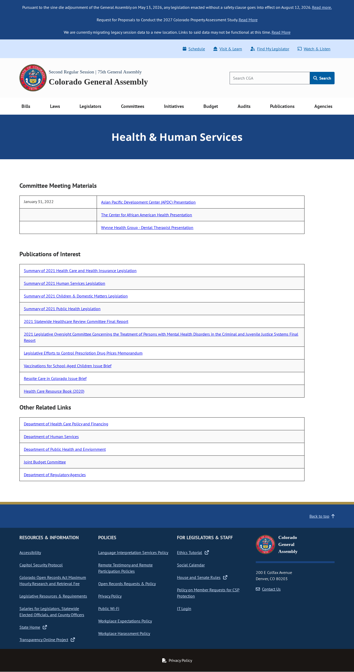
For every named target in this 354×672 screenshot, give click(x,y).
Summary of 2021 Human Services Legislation (64, 283)
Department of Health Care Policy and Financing (66, 423)
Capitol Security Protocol (41, 564)
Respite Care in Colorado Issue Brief (55, 378)
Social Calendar (191, 564)
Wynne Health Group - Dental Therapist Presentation (147, 227)
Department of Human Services (51, 436)
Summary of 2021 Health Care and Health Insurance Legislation (80, 270)
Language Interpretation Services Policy (133, 552)
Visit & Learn (231, 48)
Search (324, 78)
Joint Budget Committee (45, 462)
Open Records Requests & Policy (127, 583)
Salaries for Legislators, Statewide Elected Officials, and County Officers (51, 611)
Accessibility (30, 552)
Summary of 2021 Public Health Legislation (62, 308)
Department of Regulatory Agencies (55, 474)
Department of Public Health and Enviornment (65, 449)
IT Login (184, 608)
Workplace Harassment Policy (124, 633)
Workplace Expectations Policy (125, 620)
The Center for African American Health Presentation (146, 214)
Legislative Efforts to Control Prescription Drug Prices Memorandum (83, 353)
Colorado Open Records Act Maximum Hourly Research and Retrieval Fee (52, 580)
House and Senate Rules (199, 577)
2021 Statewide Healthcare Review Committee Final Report (76, 321)
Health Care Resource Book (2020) (54, 391)
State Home (29, 627)
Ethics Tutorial (189, 552)
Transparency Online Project (43, 639)
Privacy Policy (110, 596)
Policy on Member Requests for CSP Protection (208, 593)
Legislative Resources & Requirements (53, 596)
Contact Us (271, 589)
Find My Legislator (273, 48)
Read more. (322, 7)
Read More (248, 19)
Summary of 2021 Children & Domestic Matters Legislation (76, 296)
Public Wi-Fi (108, 608)
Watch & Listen (317, 48)
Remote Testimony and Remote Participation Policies (125, 568)
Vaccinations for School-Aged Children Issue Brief (67, 365)
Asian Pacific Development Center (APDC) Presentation (148, 202)
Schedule (196, 48)
